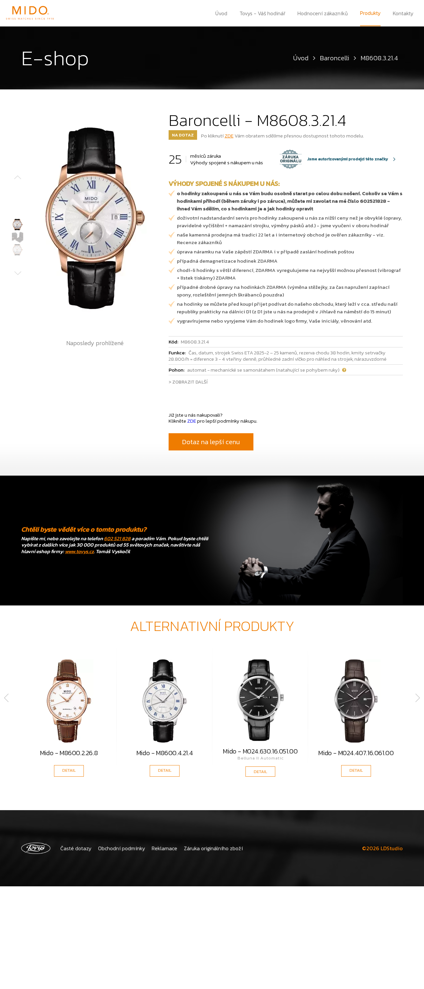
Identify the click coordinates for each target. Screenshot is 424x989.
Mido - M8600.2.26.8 (69, 753)
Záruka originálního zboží (213, 848)
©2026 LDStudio (382, 848)
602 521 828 (117, 538)
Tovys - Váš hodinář (262, 13)
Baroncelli (334, 58)
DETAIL (69, 770)
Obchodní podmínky (121, 848)
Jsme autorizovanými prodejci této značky (334, 159)
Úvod (221, 13)
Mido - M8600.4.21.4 (164, 753)
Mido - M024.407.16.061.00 (356, 753)
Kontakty (403, 13)
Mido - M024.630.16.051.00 (260, 751)
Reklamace (164, 848)
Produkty (370, 13)
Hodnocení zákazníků (322, 13)
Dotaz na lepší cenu (211, 442)
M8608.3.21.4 (379, 58)
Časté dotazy (75, 848)
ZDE (229, 135)
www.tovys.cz (79, 551)
